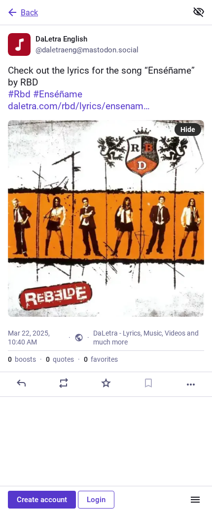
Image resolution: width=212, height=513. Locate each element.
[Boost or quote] (64, 383)
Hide (187, 129)
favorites (101, 359)
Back (29, 12)
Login (96, 499)
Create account (42, 499)
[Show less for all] (198, 12)
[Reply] (21, 383)
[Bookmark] (148, 383)
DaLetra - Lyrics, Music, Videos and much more (146, 337)
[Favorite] (106, 383)
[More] (191, 384)
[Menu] (195, 499)
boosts (22, 359)
